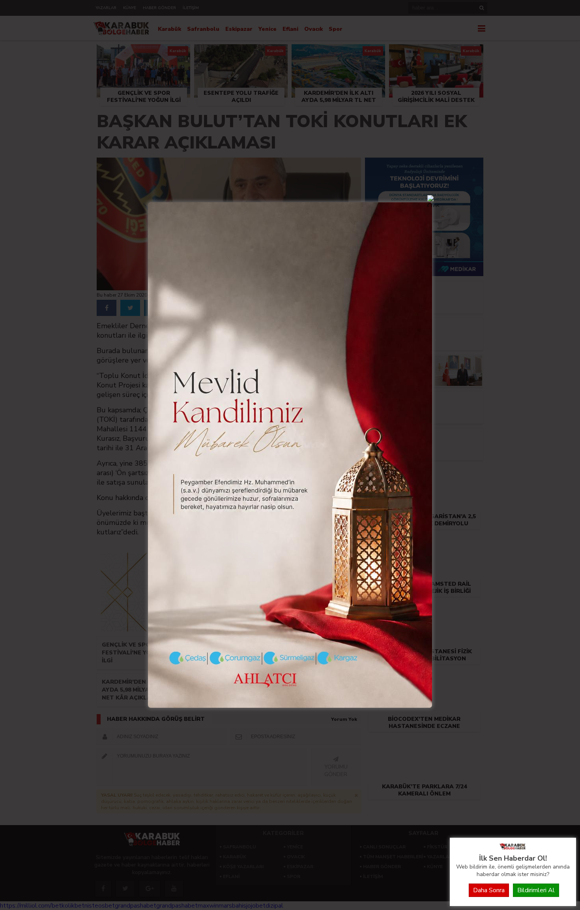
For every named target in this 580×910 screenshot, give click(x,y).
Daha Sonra (489, 890)
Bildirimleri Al (536, 890)
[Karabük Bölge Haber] (513, 849)
